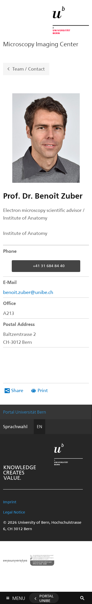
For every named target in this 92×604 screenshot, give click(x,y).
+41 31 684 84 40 (49, 265)
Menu (18, 597)
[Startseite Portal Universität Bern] (71, 20)
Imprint (9, 501)
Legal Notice (14, 512)
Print (43, 390)
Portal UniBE (46, 598)
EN (39, 426)
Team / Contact (28, 68)
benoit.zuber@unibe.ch (28, 292)
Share (17, 390)
